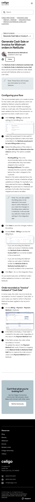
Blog (3, 434)
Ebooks (4, 437)
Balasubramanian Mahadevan (18, 53)
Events (4, 444)
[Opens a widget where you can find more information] (26, 498)
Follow (10, 59)
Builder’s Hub (6, 447)
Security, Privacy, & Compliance (18, 494)
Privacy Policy (5, 494)
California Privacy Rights (8, 495)
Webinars (5, 441)
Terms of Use (18, 495)
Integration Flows (25, 20)
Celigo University (7, 450)
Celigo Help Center (8, 18)
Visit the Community (17, 404)
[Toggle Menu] (32, 3)
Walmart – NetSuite (10, 20)
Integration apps (22, 18)
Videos (4, 454)
